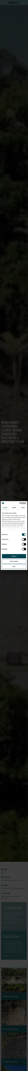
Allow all (14, 556)
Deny (14, 566)
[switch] (24, 539)
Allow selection (14, 561)
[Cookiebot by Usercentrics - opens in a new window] (19, 503)
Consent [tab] (5, 507)
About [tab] (23, 507)
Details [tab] (14, 507)
